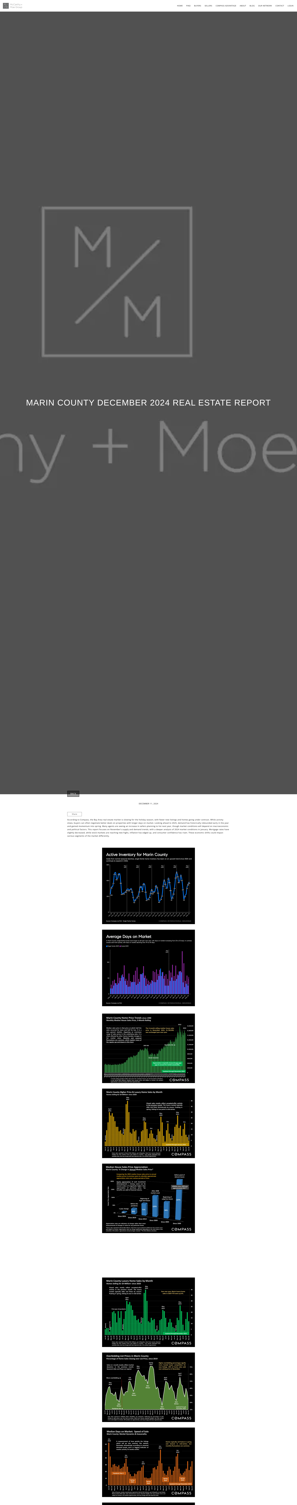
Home (180, 6)
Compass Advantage (226, 6)
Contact (279, 6)
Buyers (197, 6)
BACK (73, 793)
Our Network (265, 6)
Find (188, 6)
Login (291, 6)
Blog (252, 6)
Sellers (208, 6)
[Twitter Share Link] (75, 820)
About (243, 6)
